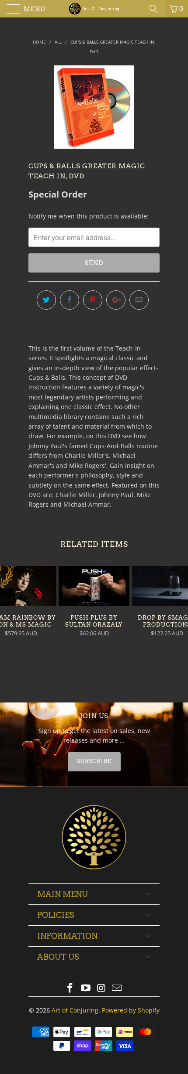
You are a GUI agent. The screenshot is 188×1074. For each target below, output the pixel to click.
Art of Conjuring (75, 1010)
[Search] (156, 9)
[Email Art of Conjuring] (117, 988)
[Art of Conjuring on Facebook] (70, 988)
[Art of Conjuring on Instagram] (101, 988)
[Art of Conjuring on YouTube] (85, 988)
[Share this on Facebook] (69, 300)
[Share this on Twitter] (46, 300)
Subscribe (94, 761)
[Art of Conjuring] (94, 8)
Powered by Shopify (131, 1010)
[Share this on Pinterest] (92, 300)
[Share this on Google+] (115, 300)
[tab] (94, 761)
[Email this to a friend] (139, 300)
